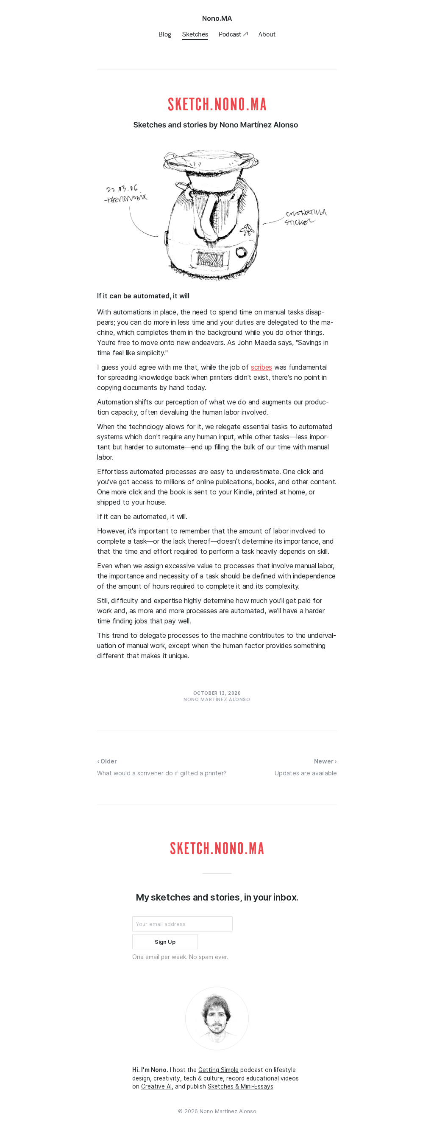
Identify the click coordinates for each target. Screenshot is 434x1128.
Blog (165, 34)
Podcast (231, 34)
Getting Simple (218, 1069)
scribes (261, 367)
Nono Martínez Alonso (228, 1111)
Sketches (195, 34)
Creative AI (156, 1086)
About (267, 34)
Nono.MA (217, 18)
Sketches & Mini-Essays (240, 1086)
